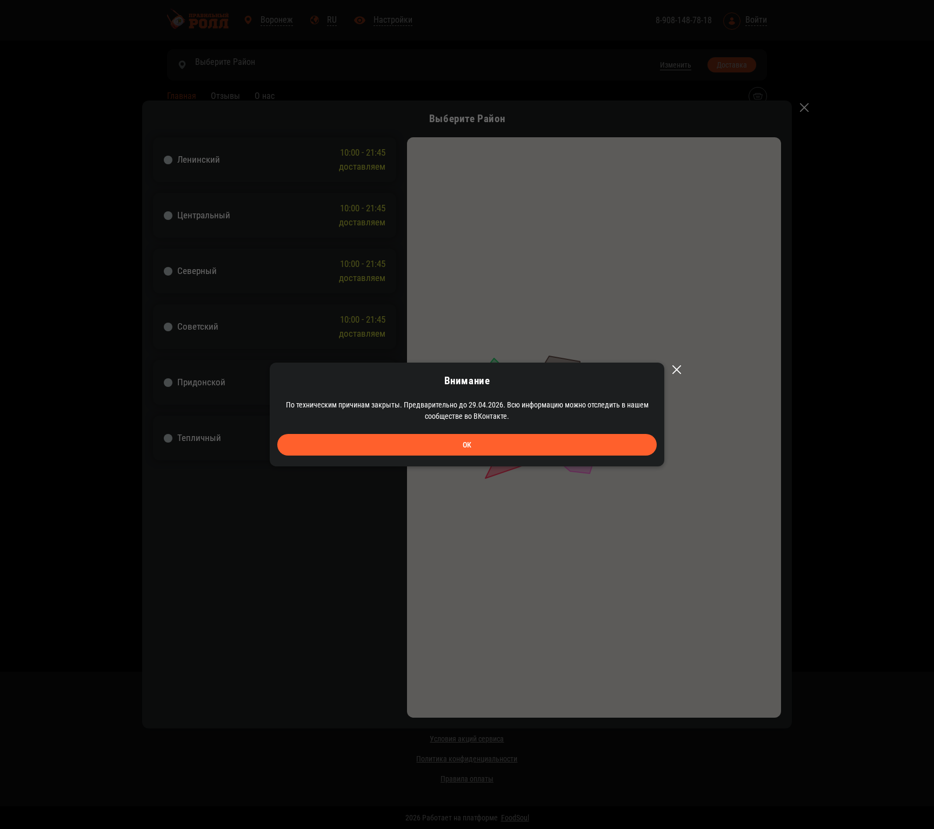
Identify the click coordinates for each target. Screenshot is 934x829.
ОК (467, 444)
